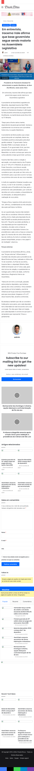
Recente (15, 601)
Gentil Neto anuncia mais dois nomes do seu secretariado (25, 484)
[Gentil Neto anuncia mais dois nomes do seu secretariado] (25, 476)
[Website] (17, 340)
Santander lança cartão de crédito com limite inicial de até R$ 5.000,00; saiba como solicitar (23, 611)
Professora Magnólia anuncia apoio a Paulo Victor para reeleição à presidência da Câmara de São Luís (25, 736)
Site (3, 548)
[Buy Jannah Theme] (17, 14)
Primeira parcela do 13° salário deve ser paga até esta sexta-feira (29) (8, 462)
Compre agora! (24, 758)
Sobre (11, 758)
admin (6, 52)
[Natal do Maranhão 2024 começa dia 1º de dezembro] (25, 453)
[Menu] (2, 8)
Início (4, 21)
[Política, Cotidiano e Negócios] (12, 7)
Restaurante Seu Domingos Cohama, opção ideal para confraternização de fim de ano (22, 651)
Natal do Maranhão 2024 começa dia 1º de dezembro (24, 461)
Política (13, 25)
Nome (4, 532)
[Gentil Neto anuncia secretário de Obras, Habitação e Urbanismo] (9, 476)
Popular (5, 601)
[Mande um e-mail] (8, 52)
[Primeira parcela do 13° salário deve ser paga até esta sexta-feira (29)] (9, 453)
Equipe (17, 758)
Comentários (27, 601)
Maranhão (10, 21)
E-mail (4, 540)
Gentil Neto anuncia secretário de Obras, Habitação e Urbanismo (9, 485)
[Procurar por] (32, 8)
